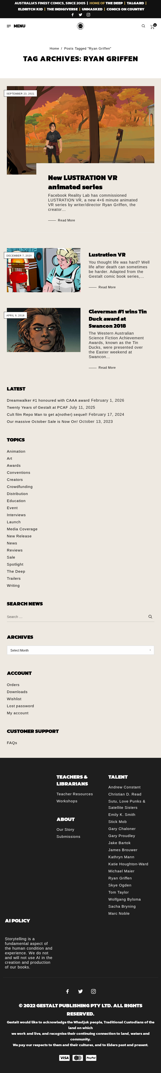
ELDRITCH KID (30, 9)
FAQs (12, 743)
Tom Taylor (118, 892)
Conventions (18, 473)
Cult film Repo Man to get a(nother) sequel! (47, 414)
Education (16, 501)
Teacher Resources (75, 794)
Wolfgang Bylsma (124, 899)
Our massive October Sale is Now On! (42, 422)
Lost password (20, 706)
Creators (15, 480)
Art (9, 458)
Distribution (17, 494)
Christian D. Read (125, 794)
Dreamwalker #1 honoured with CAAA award (48, 400)
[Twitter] (80, 14)
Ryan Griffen (120, 878)
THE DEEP (114, 3)
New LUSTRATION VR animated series (82, 182)
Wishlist (14, 699)
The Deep (16, 571)
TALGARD (135, 3)
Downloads (17, 692)
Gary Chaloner (122, 829)
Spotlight (15, 564)
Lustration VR (107, 254)
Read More (66, 220)
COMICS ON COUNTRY (126, 9)
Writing (13, 585)
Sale (11, 557)
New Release (19, 536)
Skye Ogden (120, 885)
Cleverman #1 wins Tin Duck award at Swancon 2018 (118, 318)
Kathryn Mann (121, 857)
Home (54, 48)
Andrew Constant (124, 787)
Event (12, 508)
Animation (16, 451)
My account (17, 713)
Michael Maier (121, 871)
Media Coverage (22, 529)
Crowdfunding (20, 487)
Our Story (65, 829)
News (12, 543)
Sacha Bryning (122, 906)
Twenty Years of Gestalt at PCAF (37, 407)
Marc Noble (119, 913)
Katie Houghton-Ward (128, 864)
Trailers (14, 578)
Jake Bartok (119, 843)
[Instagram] (88, 14)
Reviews (15, 550)
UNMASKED (92, 9)
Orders (13, 685)
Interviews (16, 515)
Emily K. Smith (121, 815)
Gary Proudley (121, 836)
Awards (14, 465)
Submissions (68, 837)
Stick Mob (117, 822)
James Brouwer (122, 850)
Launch (14, 522)
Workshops (67, 801)
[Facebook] (72, 14)
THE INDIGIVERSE (62, 9)
